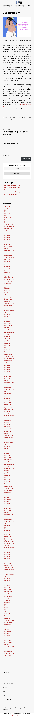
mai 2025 (7, 239)
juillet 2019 (7, 393)
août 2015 (7, 497)
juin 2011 (7, 607)
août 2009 (7, 655)
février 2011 (7, 616)
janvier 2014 (8, 539)
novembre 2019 (9, 385)
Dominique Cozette (10, 117)
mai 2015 (7, 503)
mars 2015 (7, 508)
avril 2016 (7, 479)
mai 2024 (7, 266)
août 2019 (7, 391)
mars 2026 (7, 217)
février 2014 (8, 536)
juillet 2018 (7, 420)
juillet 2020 (7, 367)
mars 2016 (7, 481)
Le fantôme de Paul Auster (12, 190)
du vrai (5, 680)
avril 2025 (7, 242)
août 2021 (7, 338)
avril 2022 (7, 321)
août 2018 (7, 418)
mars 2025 (7, 244)
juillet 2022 (7, 314)
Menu (29, 5)
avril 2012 (7, 585)
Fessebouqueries (8, 683)
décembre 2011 (8, 594)
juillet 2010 (7, 631)
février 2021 (8, 352)
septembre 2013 (9, 547)
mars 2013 (7, 561)
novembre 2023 (9, 279)
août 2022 (7, 312)
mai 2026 (7, 213)
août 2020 (7, 365)
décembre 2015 (9, 488)
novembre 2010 (9, 622)
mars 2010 (7, 640)
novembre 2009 (9, 649)
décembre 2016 (9, 462)
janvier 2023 (8, 301)
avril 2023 (7, 294)
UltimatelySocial (17, 716)
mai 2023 (7, 292)
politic (4, 695)
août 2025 (7, 233)
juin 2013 (7, 554)
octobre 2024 (8, 255)
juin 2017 (7, 448)
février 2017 (7, 457)
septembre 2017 (9, 442)
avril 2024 (7, 268)
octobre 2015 (8, 492)
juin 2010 (7, 633)
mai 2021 (7, 345)
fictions (5, 687)
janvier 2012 (8, 592)
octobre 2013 (8, 545)
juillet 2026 (7, 209)
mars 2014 (7, 534)
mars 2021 (7, 349)
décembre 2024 (9, 250)
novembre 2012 (9, 570)
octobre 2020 (8, 360)
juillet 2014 (7, 525)
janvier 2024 (8, 275)
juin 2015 (7, 501)
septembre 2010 (9, 627)
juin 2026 (7, 211)
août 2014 (7, 523)
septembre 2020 (9, 363)
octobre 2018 (8, 413)
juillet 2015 (7, 499)
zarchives (5, 703)
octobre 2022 (8, 308)
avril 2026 (7, 215)
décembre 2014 (9, 514)
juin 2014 (7, 528)
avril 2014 (7, 532)
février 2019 (8, 404)
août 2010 (7, 629)
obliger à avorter (7, 120)
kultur (4, 691)
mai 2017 (7, 451)
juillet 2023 (7, 288)
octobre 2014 (8, 519)
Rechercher (6, 155)
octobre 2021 (8, 334)
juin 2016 (7, 475)
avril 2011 (7, 611)
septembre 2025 (9, 231)
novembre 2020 (9, 358)
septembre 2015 (9, 495)
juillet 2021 (7, 341)
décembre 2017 (9, 435)
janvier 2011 (8, 618)
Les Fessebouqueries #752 (12, 187)
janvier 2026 (8, 222)
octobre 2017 (8, 440)
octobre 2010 (8, 625)
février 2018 (8, 431)
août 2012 (7, 576)
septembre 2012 (9, 574)
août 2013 (7, 550)
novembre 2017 (9, 437)
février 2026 (8, 220)
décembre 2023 (9, 277)
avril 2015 (7, 506)
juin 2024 (7, 264)
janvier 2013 (8, 565)
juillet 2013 (7, 552)
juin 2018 (7, 422)
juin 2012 (7, 581)
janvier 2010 (8, 644)
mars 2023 (7, 297)
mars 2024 (7, 270)
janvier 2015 (8, 512)
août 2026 (7, 206)
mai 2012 (7, 583)
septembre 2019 (9, 389)
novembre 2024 (9, 253)
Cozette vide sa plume (13, 6)
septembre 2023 (9, 283)
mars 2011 (7, 614)
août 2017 (7, 444)
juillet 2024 (7, 261)
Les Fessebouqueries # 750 (12, 194)
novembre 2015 (9, 490)
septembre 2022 (9, 310)
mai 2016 (7, 477)
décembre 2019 (9, 382)
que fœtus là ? (7, 699)
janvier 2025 (8, 248)
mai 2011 (7, 609)
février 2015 (8, 510)
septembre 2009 (9, 653)
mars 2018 (7, 429)
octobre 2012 (8, 572)
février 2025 (8, 246)
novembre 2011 (9, 596)
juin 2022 (7, 316)
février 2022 (8, 325)
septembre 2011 (9, 600)
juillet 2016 (7, 473)
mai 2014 (7, 530)
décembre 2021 (9, 330)
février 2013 (7, 563)
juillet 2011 (7, 605)
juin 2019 (7, 396)
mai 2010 (7, 636)
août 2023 (7, 286)
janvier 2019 (8, 407)
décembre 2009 (9, 647)
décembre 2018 (9, 409)
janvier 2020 (8, 380)
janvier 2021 (8, 354)
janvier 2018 (8, 433)
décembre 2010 (9, 620)
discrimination (15, 119)
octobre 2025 (8, 228)
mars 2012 (7, 587)
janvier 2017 (8, 459)
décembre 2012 (9, 567)
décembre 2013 (9, 541)
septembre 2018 (9, 415)
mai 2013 (7, 556)
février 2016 (8, 484)
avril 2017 (7, 453)
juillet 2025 (7, 235)
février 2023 (8, 299)
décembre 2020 (9, 356)
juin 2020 (7, 369)
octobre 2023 (8, 281)
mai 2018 (7, 424)
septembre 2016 (9, 468)
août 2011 (7, 603)
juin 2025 (7, 237)
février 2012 (8, 589)
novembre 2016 (9, 464)
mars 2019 (7, 402)
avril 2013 (7, 559)
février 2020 (8, 378)
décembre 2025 (9, 224)
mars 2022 (7, 323)
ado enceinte (8, 119)
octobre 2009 (8, 651)
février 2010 (8, 642)
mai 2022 (7, 319)
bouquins (6, 672)
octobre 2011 (8, 598)
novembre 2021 (9, 332)
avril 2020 (7, 374)
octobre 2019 (8, 387)
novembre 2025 (9, 226)
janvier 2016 (8, 486)
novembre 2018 (9, 411)
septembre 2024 (9, 257)
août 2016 (7, 470)
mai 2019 (7, 398)
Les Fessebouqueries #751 (12, 192)
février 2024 (8, 272)
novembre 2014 (9, 517)
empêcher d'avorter (25, 119)
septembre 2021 (9, 336)
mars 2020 (7, 376)
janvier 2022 (8, 327)
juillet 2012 (7, 578)
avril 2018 (7, 426)
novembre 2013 (9, 543)
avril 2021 (7, 347)
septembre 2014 (9, 521)
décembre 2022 (9, 303)
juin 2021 (7, 343)
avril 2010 (7, 638)
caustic (5, 676)
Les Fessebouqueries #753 (12, 185)
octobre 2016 (8, 466)
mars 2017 (7, 455)
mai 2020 (7, 371)
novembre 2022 (9, 305)
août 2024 (7, 259)
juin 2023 (7, 290)
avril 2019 (7, 400)
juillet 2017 (7, 446)
